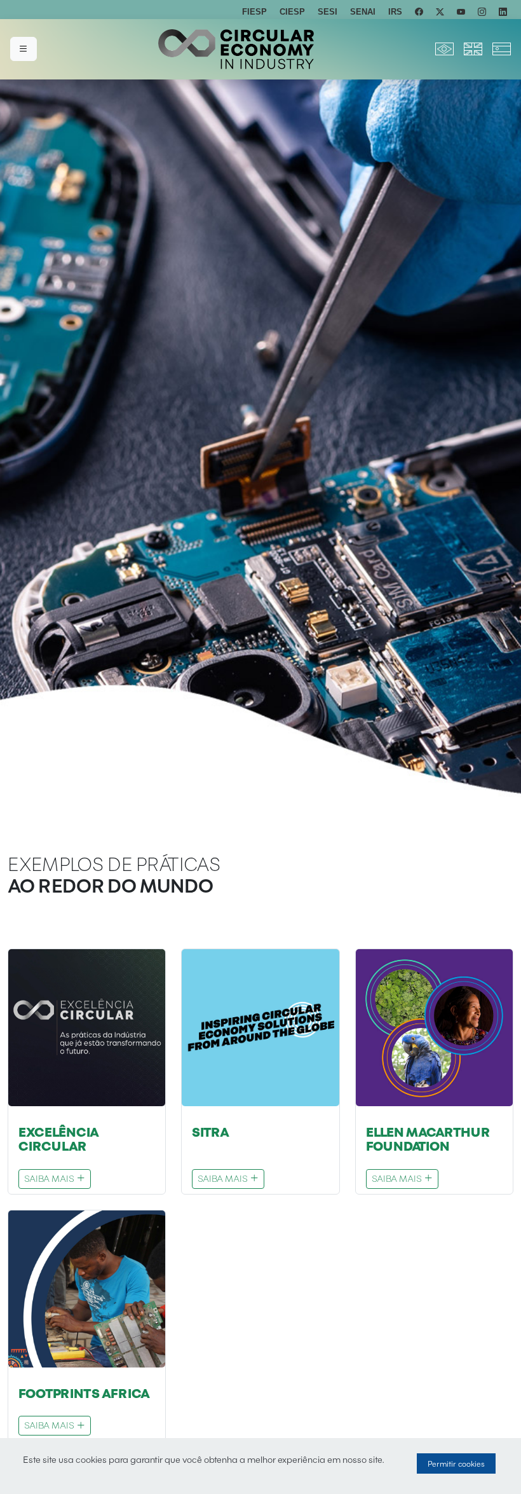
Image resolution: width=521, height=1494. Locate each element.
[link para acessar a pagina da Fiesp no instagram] (482, 12)
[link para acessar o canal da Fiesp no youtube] (461, 12)
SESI (327, 12)
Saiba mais (50, 1178)
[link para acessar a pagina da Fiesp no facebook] (419, 12)
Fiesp (254, 12)
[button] (23, 49)
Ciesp (292, 12)
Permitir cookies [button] (456, 1464)
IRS (395, 12)
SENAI (363, 12)
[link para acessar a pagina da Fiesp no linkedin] (503, 12)
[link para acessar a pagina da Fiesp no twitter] (440, 12)
